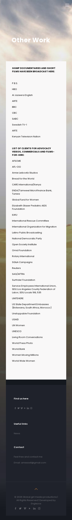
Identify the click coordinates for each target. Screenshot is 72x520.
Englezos (36, 503)
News (17, 433)
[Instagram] (31, 408)
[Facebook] (15, 408)
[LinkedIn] (28, 408)
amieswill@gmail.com (33, 462)
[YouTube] (24, 408)
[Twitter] (18, 408)
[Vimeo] (21, 408)
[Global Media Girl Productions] (17, 5)
